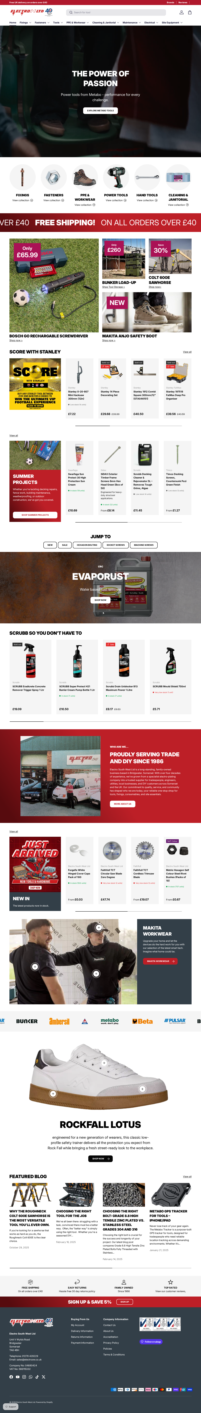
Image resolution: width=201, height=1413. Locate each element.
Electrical (149, 22)
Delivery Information (82, 1331)
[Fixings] (23, 177)
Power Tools (116, 195)
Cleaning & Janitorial (104, 22)
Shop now (98, 1158)
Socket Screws (116, 545)
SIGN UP (125, 1301)
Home (12, 22)
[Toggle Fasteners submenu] (48, 22)
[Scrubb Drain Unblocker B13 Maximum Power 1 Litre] (124, 661)
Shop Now (100, 600)
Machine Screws (143, 545)
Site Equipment (170, 22)
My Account (77, 1325)
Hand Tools (147, 195)
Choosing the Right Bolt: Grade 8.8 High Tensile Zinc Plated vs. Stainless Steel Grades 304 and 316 (123, 1220)
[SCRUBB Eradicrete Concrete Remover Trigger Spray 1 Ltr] (30, 661)
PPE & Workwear (76, 22)
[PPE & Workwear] (85, 177)
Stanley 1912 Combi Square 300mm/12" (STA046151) (144, 395)
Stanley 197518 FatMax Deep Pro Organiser (175, 395)
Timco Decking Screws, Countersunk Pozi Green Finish (176, 479)
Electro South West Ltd (25, 1402)
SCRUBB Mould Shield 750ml (169, 686)
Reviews (182, 2)
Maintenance (130, 22)
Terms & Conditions (114, 1354)
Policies (107, 1348)
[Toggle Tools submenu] (62, 22)
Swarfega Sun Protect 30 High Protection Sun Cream (77, 479)
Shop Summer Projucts (35, 515)
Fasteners (40, 22)
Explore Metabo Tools (100, 110)
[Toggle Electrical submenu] (157, 22)
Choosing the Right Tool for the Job (74, 1213)
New (50, 545)
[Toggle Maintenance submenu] (140, 22)
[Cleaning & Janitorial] (178, 177)
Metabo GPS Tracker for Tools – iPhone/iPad (168, 1215)
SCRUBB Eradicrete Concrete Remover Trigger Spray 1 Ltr (29, 688)
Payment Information (82, 1342)
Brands (170, 2)
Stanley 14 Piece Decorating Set (110, 393)
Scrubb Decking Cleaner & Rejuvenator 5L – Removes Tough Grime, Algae (142, 481)
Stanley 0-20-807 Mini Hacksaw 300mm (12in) (78, 395)
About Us (108, 1331)
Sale (65, 545)
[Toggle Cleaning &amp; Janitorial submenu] (118, 22)
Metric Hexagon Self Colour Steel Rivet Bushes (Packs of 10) (177, 875)
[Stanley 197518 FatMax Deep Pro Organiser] (177, 372)
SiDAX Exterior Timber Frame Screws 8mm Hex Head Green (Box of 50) (112, 481)
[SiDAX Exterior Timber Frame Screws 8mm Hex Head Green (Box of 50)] (112, 454)
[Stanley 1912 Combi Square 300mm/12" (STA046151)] (144, 372)
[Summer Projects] (35, 455)
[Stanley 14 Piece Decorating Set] (112, 372)
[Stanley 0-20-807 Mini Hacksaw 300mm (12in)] (79, 372)
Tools (56, 22)
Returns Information (82, 1336)
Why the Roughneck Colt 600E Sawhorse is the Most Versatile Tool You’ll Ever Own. (29, 1218)
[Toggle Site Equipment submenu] (181, 22)
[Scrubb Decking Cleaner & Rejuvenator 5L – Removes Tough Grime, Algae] (144, 454)
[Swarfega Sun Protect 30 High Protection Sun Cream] (79, 454)
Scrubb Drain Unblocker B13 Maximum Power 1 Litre (122, 688)
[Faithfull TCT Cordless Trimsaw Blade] (144, 850)
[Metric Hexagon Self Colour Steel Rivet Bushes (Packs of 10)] (177, 850)
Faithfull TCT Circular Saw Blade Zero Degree (111, 874)
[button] (190, 12)
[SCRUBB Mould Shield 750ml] (171, 661)
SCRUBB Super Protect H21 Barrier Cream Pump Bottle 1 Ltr (77, 688)
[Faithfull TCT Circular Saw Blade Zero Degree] (112, 850)
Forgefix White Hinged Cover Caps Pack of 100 (79, 874)
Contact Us (109, 1325)
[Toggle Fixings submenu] (30, 22)
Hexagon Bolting (87, 545)
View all (187, 351)
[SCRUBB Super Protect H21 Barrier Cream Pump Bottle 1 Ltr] (77, 661)
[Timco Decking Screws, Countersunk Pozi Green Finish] (177, 454)
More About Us (122, 804)
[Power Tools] (116, 177)
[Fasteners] (54, 177)
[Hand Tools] (147, 177)
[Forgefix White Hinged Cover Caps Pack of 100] (79, 850)
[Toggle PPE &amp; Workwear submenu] (87, 22)
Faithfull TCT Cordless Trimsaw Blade (143, 874)
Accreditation (110, 1336)
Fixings (24, 22)
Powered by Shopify (44, 1402)
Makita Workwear (158, 961)
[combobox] (116, 12)
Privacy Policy (111, 1342)
